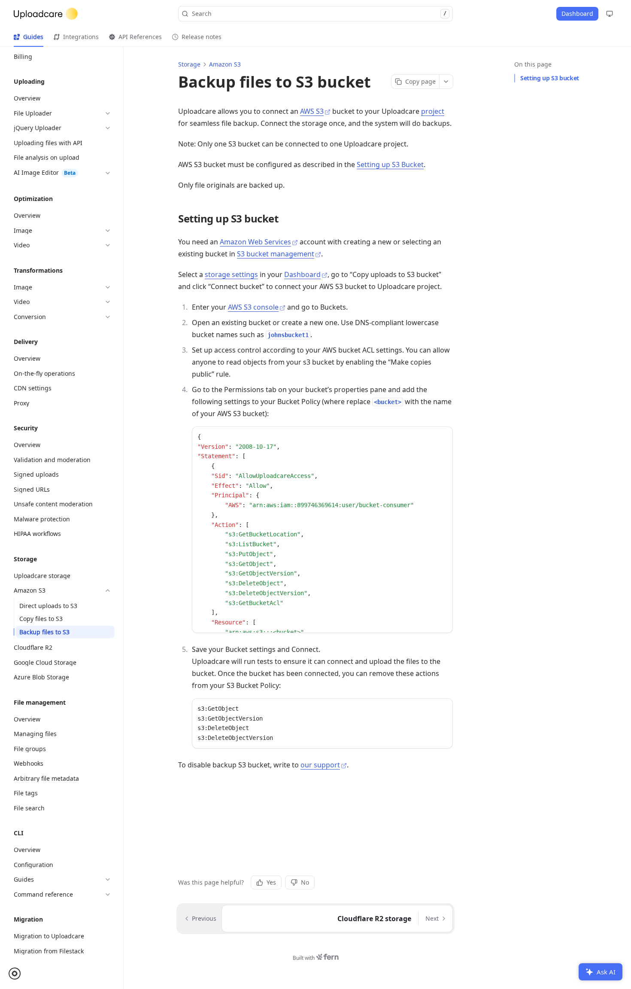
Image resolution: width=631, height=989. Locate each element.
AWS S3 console (253, 307)
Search (319, 13)
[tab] (29, 36)
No (305, 882)
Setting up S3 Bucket (390, 164)
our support (320, 765)
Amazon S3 (225, 64)
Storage (189, 64)
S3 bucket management (275, 254)
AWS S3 (312, 111)
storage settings (231, 274)
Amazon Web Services (255, 241)
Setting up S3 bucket (549, 78)
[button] (17, 974)
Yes (271, 882)
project (432, 111)
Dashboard (302, 274)
